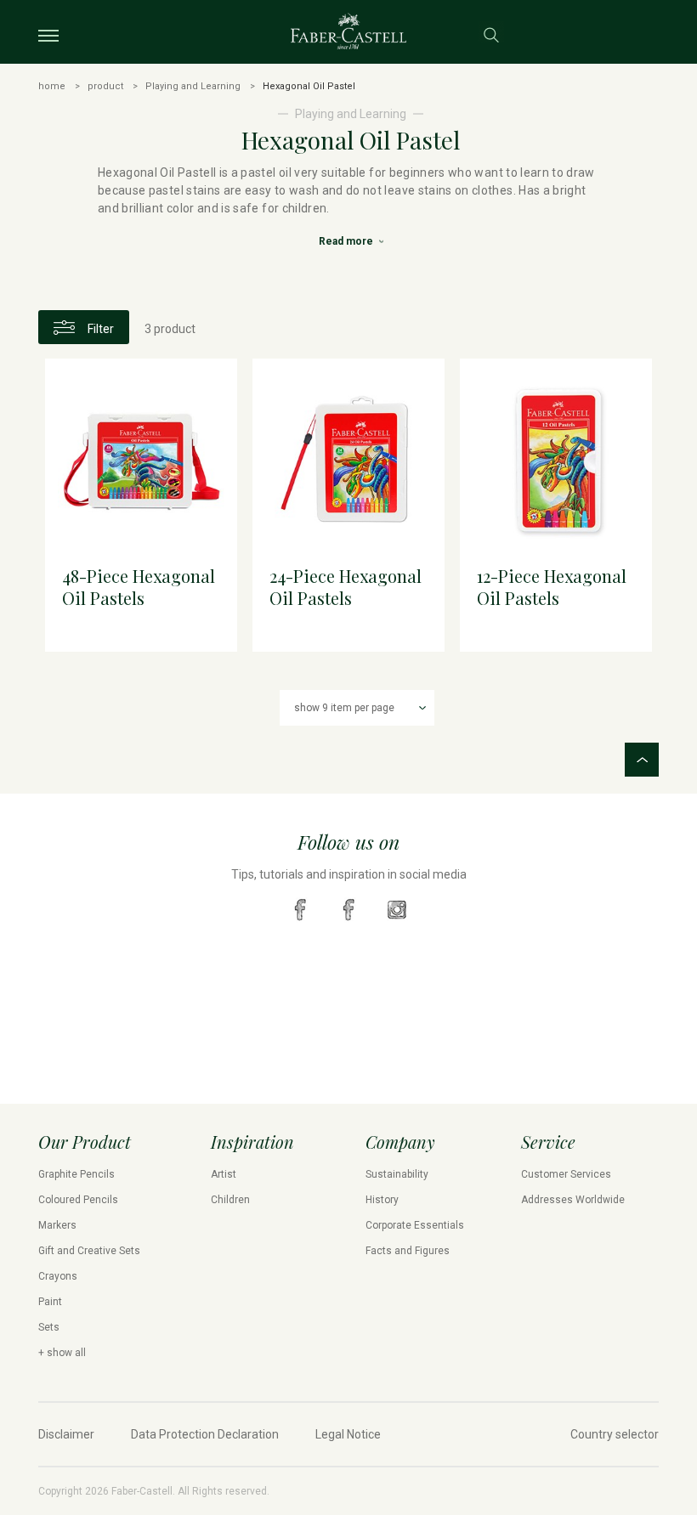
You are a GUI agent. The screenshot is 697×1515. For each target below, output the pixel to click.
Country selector (614, 1434)
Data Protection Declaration (205, 1434)
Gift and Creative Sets (89, 1251)
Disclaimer (66, 1434)
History (382, 1200)
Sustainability (397, 1174)
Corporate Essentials (415, 1225)
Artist (223, 1174)
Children (230, 1200)
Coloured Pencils (78, 1200)
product (105, 86)
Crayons (57, 1276)
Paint (50, 1302)
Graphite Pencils (76, 1174)
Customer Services (566, 1174)
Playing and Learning (193, 86)
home (51, 86)
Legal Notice (348, 1434)
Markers (57, 1225)
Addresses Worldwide (573, 1200)
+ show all (62, 1353)
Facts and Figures (408, 1251)
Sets (49, 1327)
